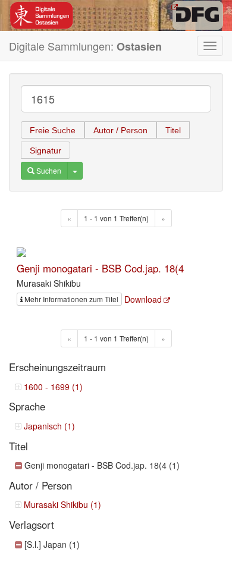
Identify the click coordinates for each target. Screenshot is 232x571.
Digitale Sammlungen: (85, 46)
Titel (173, 130)
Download (143, 299)
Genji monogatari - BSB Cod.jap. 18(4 (100, 268)
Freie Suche (53, 130)
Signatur (45, 150)
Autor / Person (120, 130)
